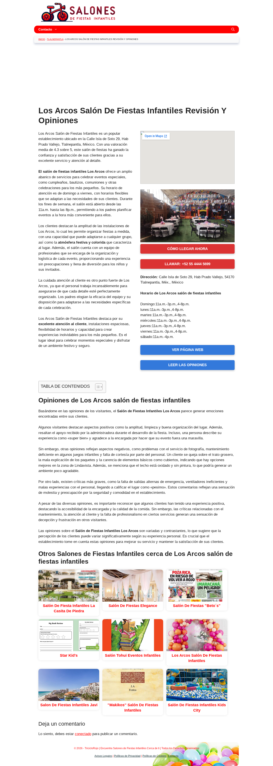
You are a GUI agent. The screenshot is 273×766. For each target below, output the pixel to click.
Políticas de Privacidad (127, 755)
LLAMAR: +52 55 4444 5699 (187, 264)
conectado (83, 734)
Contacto (45, 29)
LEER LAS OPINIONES (187, 365)
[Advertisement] (136, 76)
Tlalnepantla (55, 39)
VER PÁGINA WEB (187, 350)
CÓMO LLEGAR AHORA (187, 249)
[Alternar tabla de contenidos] (97, 386)
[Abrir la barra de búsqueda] (233, 29)
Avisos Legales (103, 755)
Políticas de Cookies (154, 755)
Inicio (41, 39)
